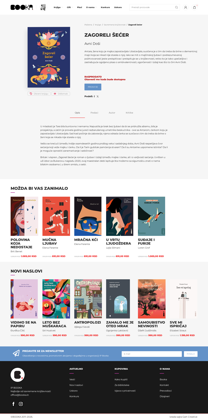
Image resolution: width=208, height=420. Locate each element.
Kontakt (164, 385)
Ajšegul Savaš (82, 327)
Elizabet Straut (178, 330)
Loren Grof (144, 247)
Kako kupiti (121, 379)
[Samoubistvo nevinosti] (152, 298)
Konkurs (74, 396)
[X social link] (97, 96)
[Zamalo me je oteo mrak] (120, 298)
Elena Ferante (50, 247)
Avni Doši (92, 44)
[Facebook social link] (94, 96)
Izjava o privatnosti (125, 390)
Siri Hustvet (49, 330)
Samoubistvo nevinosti (151, 324)
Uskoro (73, 390)
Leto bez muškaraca (54, 324)
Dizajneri (165, 396)
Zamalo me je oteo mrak (120, 324)
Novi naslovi (76, 385)
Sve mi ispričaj (178, 324)
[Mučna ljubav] (56, 216)
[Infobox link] (43, 7)
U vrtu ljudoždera (118, 241)
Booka (163, 379)
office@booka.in (20, 395)
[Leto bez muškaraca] (56, 298)
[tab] (77, 113)
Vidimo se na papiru (23, 324)
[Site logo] (22, 7)
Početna (88, 25)
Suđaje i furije (146, 241)
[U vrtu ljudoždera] (120, 216)
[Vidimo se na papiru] (24, 298)
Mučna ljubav (49, 241)
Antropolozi (87, 322)
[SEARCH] (176, 7)
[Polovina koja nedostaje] (24, 216)
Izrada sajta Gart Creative (183, 416)
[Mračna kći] (88, 216)
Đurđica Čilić (18, 330)
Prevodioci (166, 390)
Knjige (98, 25)
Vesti (72, 379)
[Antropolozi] (88, 298)
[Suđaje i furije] (152, 216)
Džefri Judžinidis (147, 330)
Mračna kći (86, 240)
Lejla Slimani (113, 247)
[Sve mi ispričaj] (183, 298)
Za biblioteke (122, 385)
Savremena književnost (115, 25)
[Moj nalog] (185, 7)
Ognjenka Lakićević (117, 330)
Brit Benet (16, 251)
